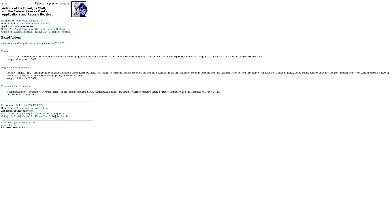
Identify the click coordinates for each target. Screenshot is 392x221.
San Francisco (63, 31)
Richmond (52, 29)
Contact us (17, 125)
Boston (4, 29)
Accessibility (6, 125)
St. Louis (15, 31)
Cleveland (40, 29)
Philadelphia (27, 29)
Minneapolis (27, 31)
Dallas (52, 31)
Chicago (5, 31)
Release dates (7, 20)
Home (3, 123)
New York (15, 29)
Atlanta (61, 29)
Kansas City (41, 31)
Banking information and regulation (23, 123)
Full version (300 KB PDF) (29, 20)
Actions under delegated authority (33, 23)
